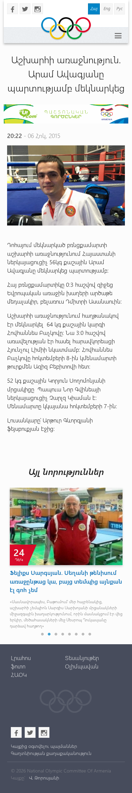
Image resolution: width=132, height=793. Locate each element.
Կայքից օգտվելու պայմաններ (44, 746)
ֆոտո (18, 666)
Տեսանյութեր (82, 657)
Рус (119, 8)
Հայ (93, 8)
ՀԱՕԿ (19, 674)
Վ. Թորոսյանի (43, 777)
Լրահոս (21, 657)
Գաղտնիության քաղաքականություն (51, 753)
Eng (107, 8)
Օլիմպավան (81, 666)
